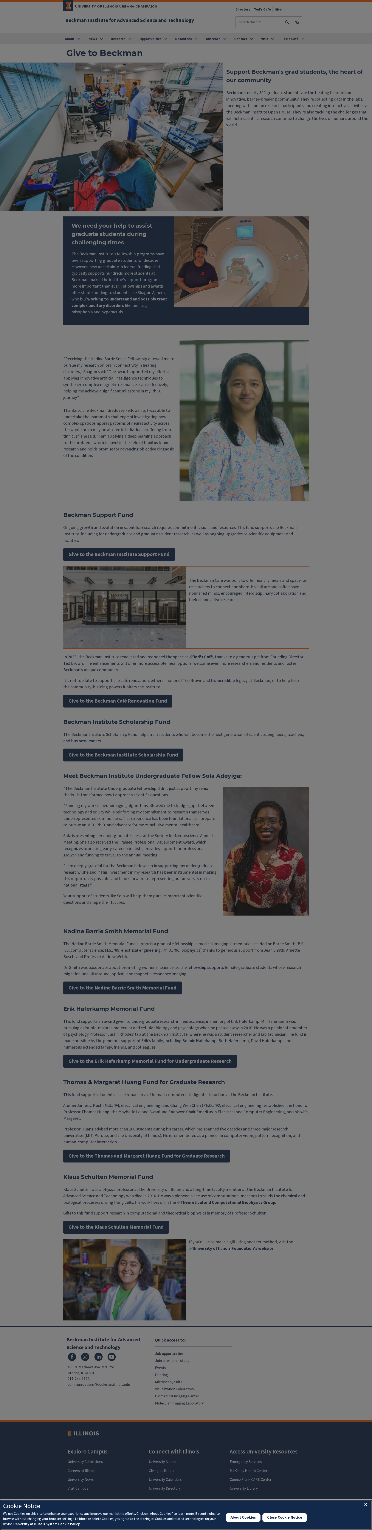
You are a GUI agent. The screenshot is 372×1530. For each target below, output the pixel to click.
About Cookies (243, 1517)
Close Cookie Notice (284, 1517)
